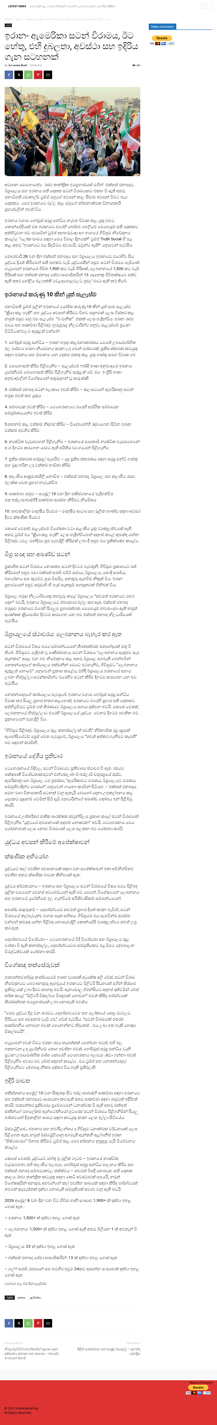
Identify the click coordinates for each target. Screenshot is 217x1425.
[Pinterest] (38, 75)
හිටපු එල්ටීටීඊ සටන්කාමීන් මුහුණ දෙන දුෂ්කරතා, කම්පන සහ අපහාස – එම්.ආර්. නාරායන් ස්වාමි (32, 1353)
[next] (210, 6)
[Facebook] (9, 75)
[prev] (203, 6)
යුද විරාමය (35, 1297)
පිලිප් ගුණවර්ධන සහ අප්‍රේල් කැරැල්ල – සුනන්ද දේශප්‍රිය (108, 1351)
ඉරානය (21, 1297)
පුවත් (19, 19)
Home (8, 19)
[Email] (48, 75)
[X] (18, 75)
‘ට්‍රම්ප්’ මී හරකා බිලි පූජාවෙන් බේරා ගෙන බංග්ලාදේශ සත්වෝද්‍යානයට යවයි (72, 6)
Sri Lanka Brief (17, 65)
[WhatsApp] (28, 75)
